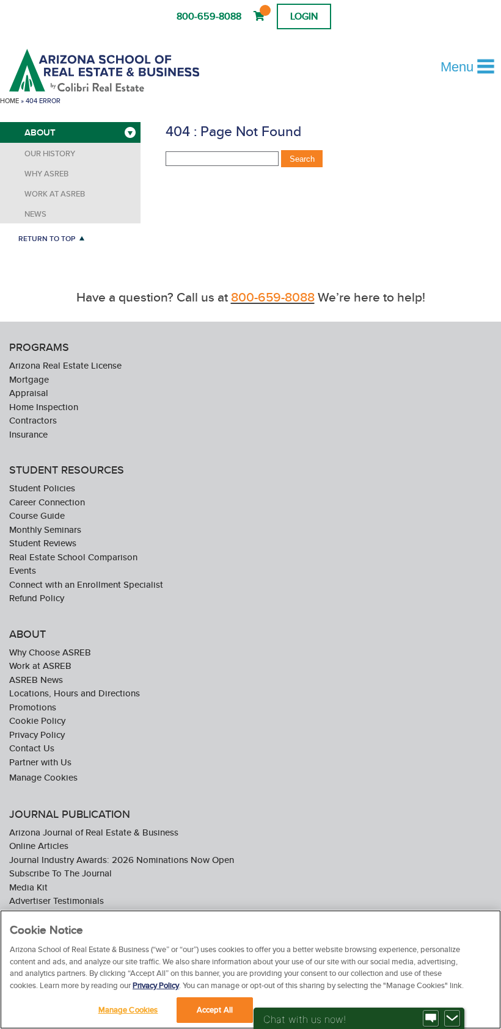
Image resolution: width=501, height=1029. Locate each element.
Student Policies (42, 488)
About (40, 132)
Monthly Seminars (45, 529)
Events (22, 570)
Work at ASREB (54, 194)
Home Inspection (43, 406)
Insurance (28, 434)
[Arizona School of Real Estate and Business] (121, 70)
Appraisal (28, 392)
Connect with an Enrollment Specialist (86, 584)
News (35, 214)
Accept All (215, 1010)
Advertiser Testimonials (56, 900)
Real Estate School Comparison (73, 557)
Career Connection (47, 502)
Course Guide (37, 515)
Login (304, 16)
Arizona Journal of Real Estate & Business (93, 832)
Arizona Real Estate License (65, 365)
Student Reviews (42, 542)
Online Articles (38, 845)
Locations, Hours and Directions (74, 693)
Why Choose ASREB (50, 652)
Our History (49, 153)
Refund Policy (36, 597)
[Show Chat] (431, 1018)
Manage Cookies (43, 777)
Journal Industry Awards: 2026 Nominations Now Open (121, 859)
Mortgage (29, 379)
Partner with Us (40, 762)
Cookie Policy (37, 720)
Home (9, 101)
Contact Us (31, 748)
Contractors (33, 420)
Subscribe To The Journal (60, 873)
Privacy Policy (37, 734)
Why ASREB (46, 173)
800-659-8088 (209, 16)
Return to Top (46, 238)
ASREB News (36, 679)
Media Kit (28, 887)
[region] (250, 969)
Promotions (32, 707)
